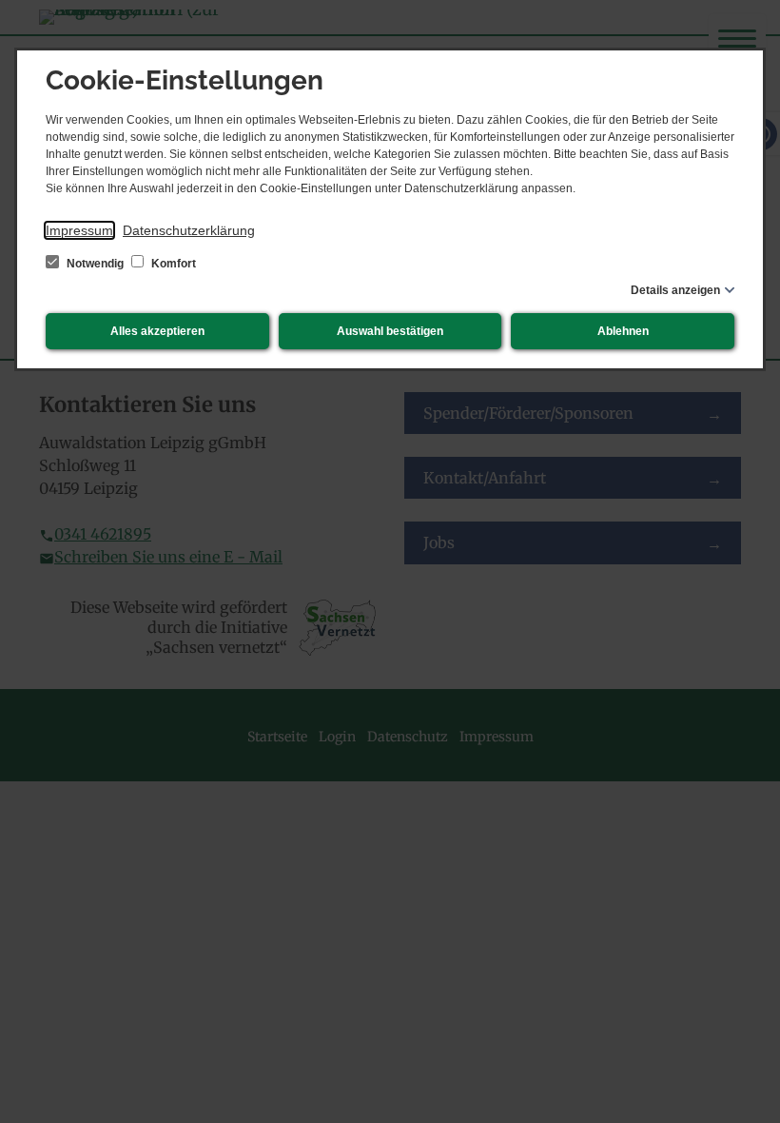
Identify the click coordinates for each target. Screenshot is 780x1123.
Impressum (79, 230)
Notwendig (95, 263)
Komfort (172, 263)
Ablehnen (623, 331)
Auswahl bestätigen (390, 331)
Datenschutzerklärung (189, 230)
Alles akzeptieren (157, 331)
